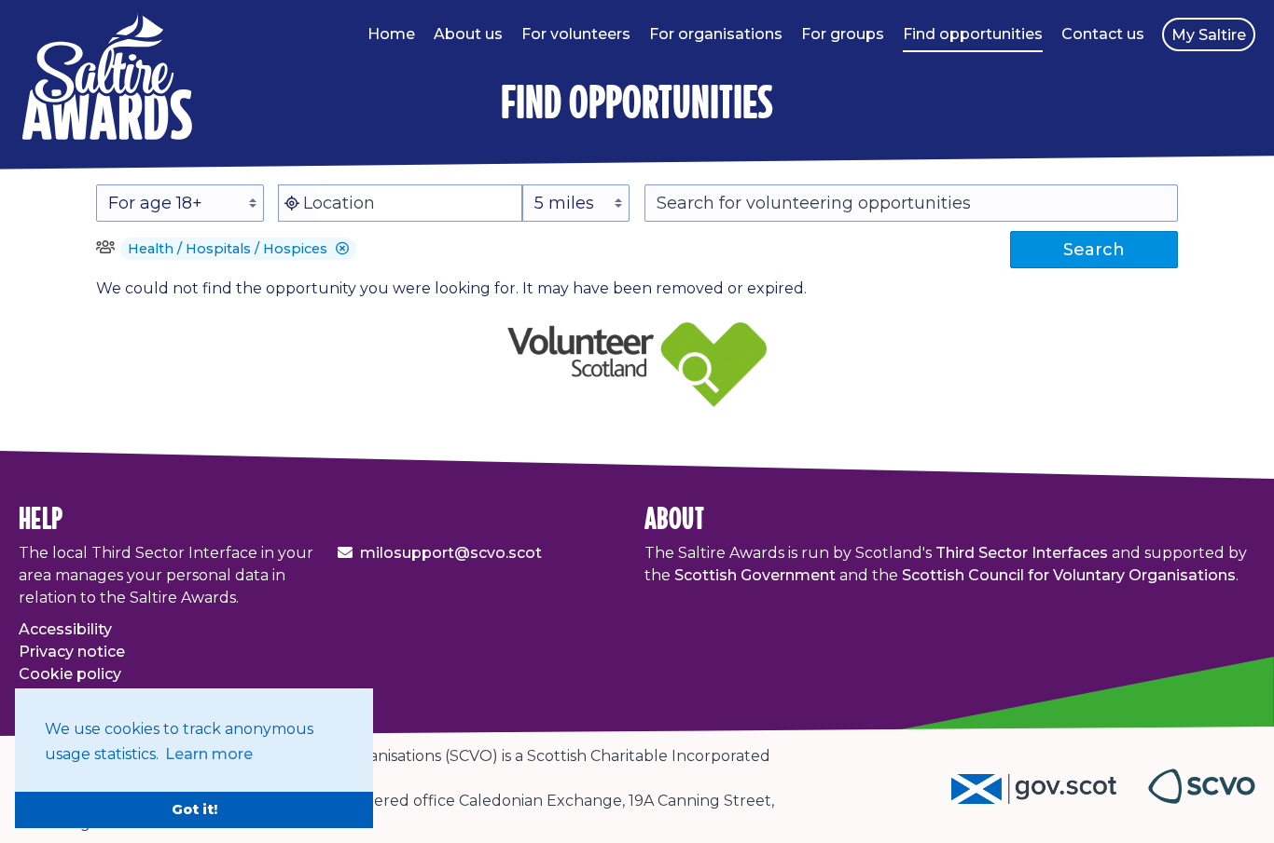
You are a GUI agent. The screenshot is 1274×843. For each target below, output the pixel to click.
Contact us (1102, 34)
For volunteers (575, 34)
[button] (342, 248)
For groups (842, 34)
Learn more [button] (209, 754)
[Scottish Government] (1049, 799)
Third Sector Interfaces (1021, 553)
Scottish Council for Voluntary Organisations (1069, 575)
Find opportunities (973, 34)
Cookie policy (70, 674)
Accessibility (65, 629)
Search (1094, 249)
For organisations (715, 34)
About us (468, 34)
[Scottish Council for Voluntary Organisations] (1201, 799)
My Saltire (1208, 35)
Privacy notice (72, 651)
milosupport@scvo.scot (451, 553)
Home (391, 34)
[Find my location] (291, 203)
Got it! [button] (194, 809)
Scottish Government (755, 575)
